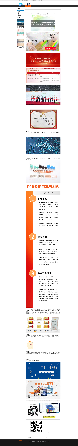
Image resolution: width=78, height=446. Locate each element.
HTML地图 (47, 441)
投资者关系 (19, 15)
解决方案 (19, 14)
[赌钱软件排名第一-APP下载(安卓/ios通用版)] (24, 6)
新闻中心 (19, 12)
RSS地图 (45, 441)
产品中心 (19, 13)
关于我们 (19, 11)
